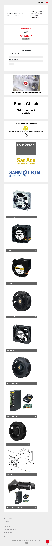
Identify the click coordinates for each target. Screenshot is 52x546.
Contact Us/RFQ (8, 532)
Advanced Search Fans (9, 528)
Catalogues (6, 521)
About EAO (6, 536)
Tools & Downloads (8, 517)
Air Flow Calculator (8, 520)
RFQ (5, 535)
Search (5, 524)
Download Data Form (14, 56)
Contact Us (6, 533)
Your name (11, 55)
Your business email (13, 59)
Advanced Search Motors (10, 529)
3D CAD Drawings (8, 518)
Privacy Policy (36, 540)
